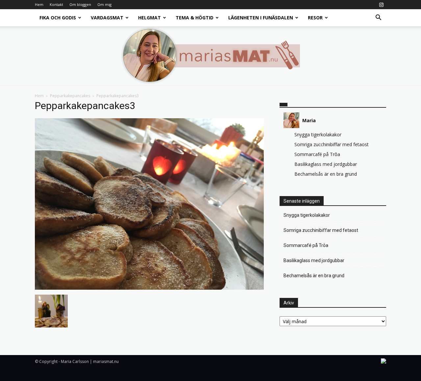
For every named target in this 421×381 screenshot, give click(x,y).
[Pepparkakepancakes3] (149, 288)
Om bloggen (80, 4)
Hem (39, 4)
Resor (315, 17)
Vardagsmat (107, 17)
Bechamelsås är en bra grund (325, 174)
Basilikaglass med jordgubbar (325, 164)
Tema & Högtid (194, 17)
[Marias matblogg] (210, 55)
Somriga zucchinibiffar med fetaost (331, 144)
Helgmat (149, 17)
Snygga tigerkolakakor (317, 134)
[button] (378, 18)
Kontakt (56, 4)
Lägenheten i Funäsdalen (260, 17)
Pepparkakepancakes (70, 96)
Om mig (104, 4)
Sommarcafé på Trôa (317, 154)
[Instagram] (381, 4)
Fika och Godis (57, 17)
